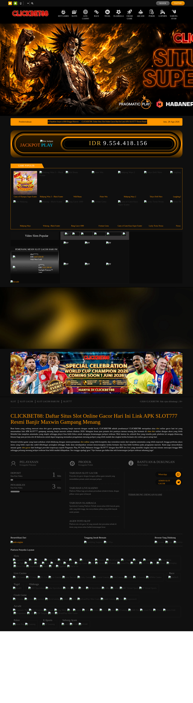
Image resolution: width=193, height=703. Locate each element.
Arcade (140, 16)
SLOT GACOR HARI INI (48, 401)
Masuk (162, 3)
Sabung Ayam (174, 17)
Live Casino (85, 17)
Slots (74, 16)
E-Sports (163, 16)
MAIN (27, 183)
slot (157, 428)
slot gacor (26, 447)
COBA (75, 248)
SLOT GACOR (26, 401)
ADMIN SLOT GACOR (164, 482)
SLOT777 (67, 401)
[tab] (67, 234)
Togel (107, 16)
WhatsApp (162, 474)
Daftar (178, 3)
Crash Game (130, 17)
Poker (152, 16)
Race (96, 16)
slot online (85, 442)
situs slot (151, 431)
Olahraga (118, 16)
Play (47, 145)
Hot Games (63, 16)
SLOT (13, 401)
